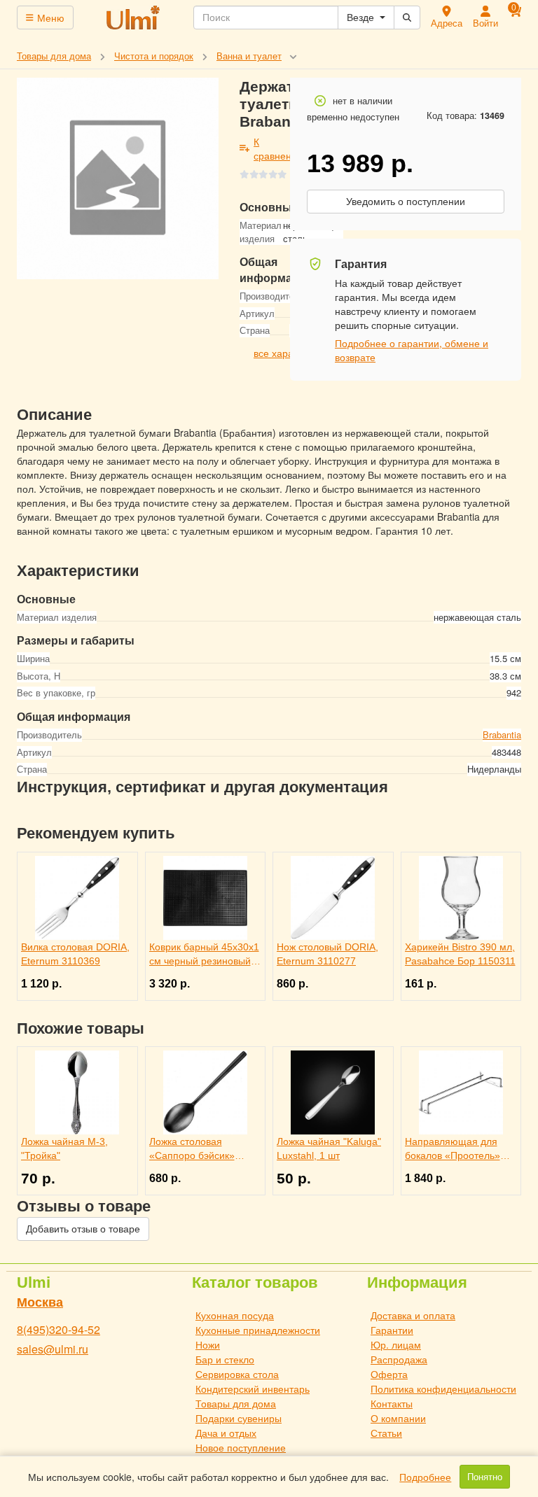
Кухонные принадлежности (257, 1330)
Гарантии (392, 1330)
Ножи (207, 1344)
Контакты (392, 1403)
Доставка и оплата (413, 1315)
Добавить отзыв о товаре (83, 1229)
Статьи (386, 1433)
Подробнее (425, 1477)
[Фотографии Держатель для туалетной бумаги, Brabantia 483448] (118, 178)
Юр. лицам (396, 1344)
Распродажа (399, 1359)
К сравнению (279, 148)
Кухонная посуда (234, 1315)
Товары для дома (235, 1403)
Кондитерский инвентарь (252, 1389)
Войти (485, 22)
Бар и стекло (224, 1359)
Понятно (484, 1476)
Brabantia (502, 734)
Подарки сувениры (238, 1418)
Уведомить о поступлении (405, 201)
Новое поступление (240, 1447)
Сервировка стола (237, 1374)
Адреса (446, 22)
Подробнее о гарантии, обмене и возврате (411, 350)
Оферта (389, 1374)
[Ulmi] (134, 17)
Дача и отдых (225, 1433)
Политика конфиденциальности (443, 1389)
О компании (398, 1418)
